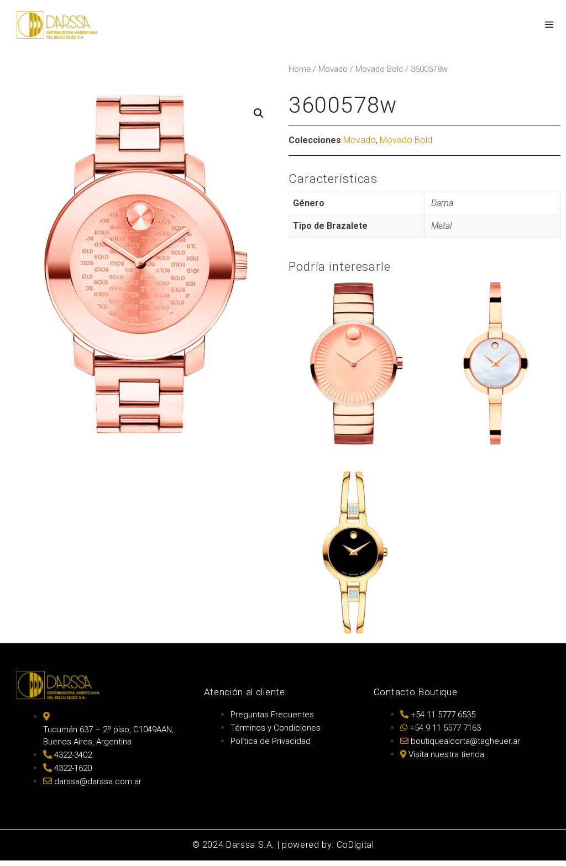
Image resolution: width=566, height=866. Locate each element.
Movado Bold (379, 69)
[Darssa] (57, 25)
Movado (333, 69)
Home (300, 69)
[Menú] (548, 25)
